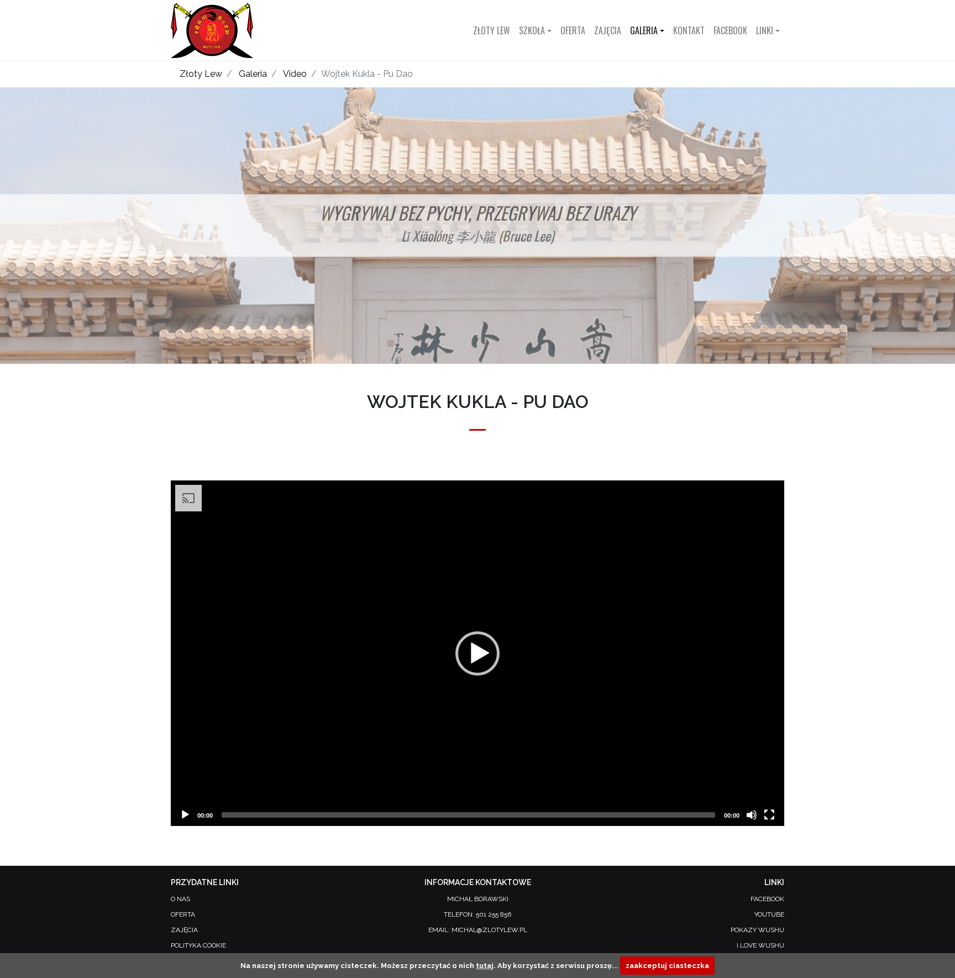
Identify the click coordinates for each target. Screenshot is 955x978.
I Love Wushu (760, 945)
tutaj (485, 965)
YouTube (769, 914)
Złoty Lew (491, 30)
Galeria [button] (644, 30)
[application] (477, 652)
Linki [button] (764, 30)
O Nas (180, 899)
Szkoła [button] (532, 30)
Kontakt (689, 30)
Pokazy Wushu (757, 930)
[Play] (185, 814)
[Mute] (751, 814)
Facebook (730, 30)
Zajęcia (607, 30)
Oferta (572, 30)
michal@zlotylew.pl (489, 930)
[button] (477, 653)
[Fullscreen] (769, 814)
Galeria (253, 74)
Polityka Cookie (198, 945)
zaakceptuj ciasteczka (667, 965)
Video (295, 74)
